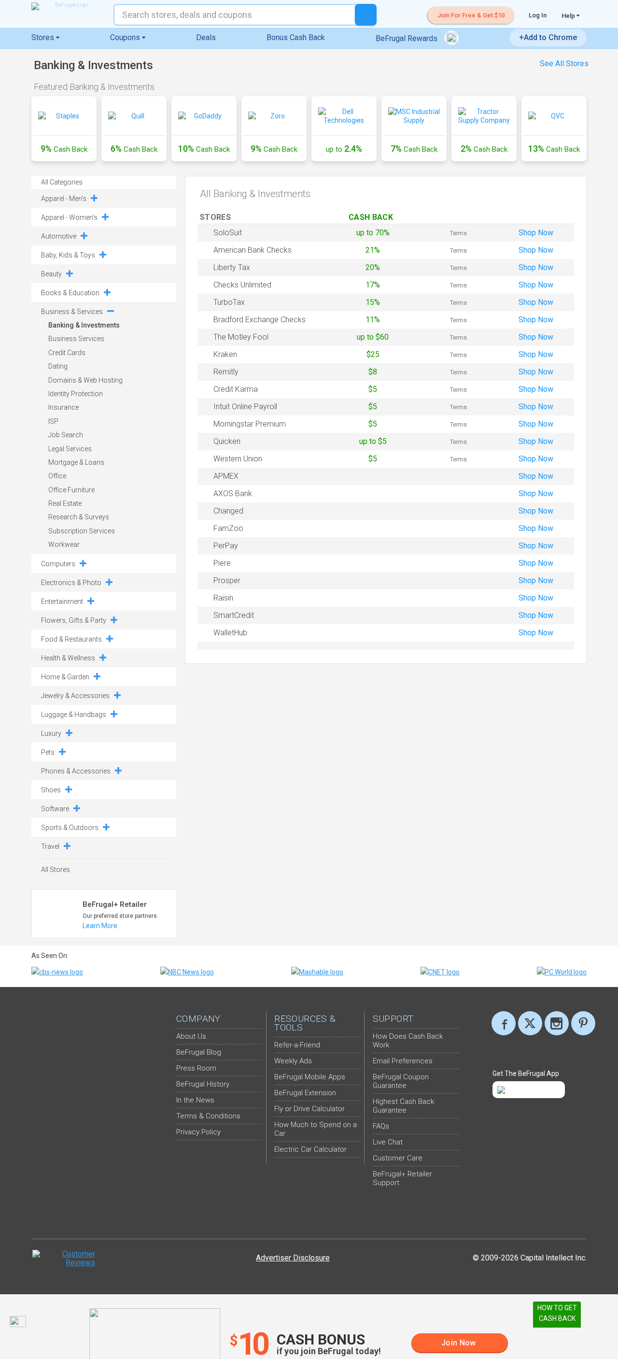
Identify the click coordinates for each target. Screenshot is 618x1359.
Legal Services (70, 449)
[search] (366, 15)
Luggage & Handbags (73, 714)
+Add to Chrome (548, 37)
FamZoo (228, 528)
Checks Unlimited (242, 284)
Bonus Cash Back (296, 37)
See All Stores (564, 63)
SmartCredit (233, 615)
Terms (458, 233)
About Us (191, 1036)
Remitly (226, 371)
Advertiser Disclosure (293, 1257)
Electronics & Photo (71, 583)
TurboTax (229, 302)
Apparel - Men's (63, 198)
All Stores (55, 869)
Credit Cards (66, 353)
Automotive (58, 236)
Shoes (51, 790)
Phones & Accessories (76, 771)
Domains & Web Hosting (85, 380)
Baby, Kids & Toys (68, 255)
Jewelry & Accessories (75, 696)
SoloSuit (227, 232)
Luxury (51, 733)
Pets (48, 752)
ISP (53, 421)
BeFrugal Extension (305, 1092)
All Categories (62, 182)
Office (57, 476)
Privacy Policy (198, 1132)
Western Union (237, 458)
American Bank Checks (252, 250)
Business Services (76, 339)
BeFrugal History (202, 1084)
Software (55, 809)
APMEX (226, 476)
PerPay (225, 545)
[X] (530, 1023)
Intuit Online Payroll (245, 406)
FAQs (381, 1126)
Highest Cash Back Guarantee (403, 1106)
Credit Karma (235, 389)
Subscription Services (81, 531)
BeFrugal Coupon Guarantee (401, 1081)
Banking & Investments (84, 325)
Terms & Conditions (208, 1116)
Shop (536, 232)
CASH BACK (373, 217)
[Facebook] (504, 1023)
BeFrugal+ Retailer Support (402, 1178)
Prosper (226, 580)
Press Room (196, 1068)
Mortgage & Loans (76, 462)
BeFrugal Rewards (407, 38)
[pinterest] (583, 1023)
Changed (228, 510)
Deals (206, 37)
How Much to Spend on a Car (315, 1129)
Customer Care (397, 1158)
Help (569, 15)
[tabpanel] (309, 131)
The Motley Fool (240, 337)
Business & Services (72, 311)
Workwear (64, 544)
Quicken (226, 441)
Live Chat (388, 1142)
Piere (222, 563)
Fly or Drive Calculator (309, 1108)
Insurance (63, 407)
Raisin (223, 597)
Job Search (65, 435)
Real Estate (65, 503)
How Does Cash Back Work (408, 1040)
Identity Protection (75, 394)
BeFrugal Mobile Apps (309, 1077)
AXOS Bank (232, 493)
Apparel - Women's (69, 217)
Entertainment (62, 601)
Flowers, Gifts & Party (73, 620)
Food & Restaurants (71, 639)
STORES (216, 217)
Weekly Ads (293, 1061)
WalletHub (230, 632)
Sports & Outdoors (69, 827)
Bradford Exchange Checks (259, 319)
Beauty (51, 274)
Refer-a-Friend (297, 1045)
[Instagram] (557, 1023)
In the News (195, 1100)
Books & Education (70, 293)
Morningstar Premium (249, 424)
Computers (58, 564)
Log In (538, 15)
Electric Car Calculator (310, 1149)
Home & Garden (65, 677)
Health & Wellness (68, 658)
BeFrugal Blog (198, 1052)
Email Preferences (403, 1061)
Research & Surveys (78, 517)
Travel (50, 846)
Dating (58, 366)
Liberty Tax (231, 267)
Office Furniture (71, 490)
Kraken (225, 354)
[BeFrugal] (67, 6)
